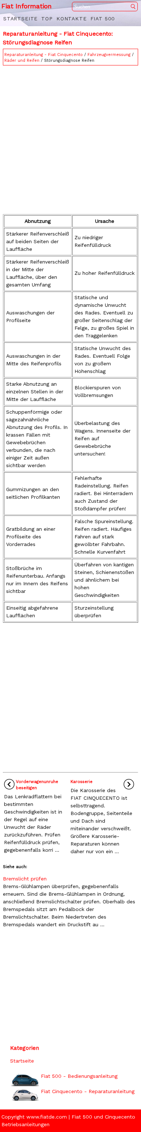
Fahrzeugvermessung (109, 54)
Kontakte (71, 18)
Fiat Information (26, 6)
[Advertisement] (70, 138)
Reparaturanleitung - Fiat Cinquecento (43, 54)
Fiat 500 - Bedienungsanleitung (79, 1076)
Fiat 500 (102, 18)
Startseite (20, 18)
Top (47, 18)
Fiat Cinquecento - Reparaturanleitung (87, 1091)
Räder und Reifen (21, 60)
